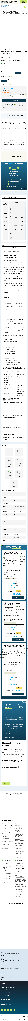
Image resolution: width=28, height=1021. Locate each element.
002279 (5, 221)
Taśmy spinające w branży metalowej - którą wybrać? (7, 868)
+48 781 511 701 (14, 175)
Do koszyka (14, 100)
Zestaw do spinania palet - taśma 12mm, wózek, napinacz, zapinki (14, 646)
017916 (5, 217)
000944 (5, 238)
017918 (5, 229)
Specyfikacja (16, 251)
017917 (5, 233)
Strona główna (4, 11)
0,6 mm (3, 80)
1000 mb (4, 73)
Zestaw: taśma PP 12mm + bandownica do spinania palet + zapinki (13, 553)
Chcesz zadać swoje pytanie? (9, 771)
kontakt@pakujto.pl (14, 173)
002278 (5, 213)
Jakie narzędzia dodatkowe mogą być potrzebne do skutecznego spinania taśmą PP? (13, 751)
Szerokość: (3, 65)
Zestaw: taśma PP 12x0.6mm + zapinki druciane (13, 604)
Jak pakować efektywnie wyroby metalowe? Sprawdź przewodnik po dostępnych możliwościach (19, 839)
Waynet (25, 1019)
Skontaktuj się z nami (14, 140)
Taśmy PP (16, 12)
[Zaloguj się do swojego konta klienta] (20, 6)
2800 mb (18, 73)
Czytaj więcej (5, 848)
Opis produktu (7, 251)
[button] (18, 6)
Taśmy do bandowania (8, 12)
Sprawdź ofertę (23, 2)
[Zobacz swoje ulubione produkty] (22, 6)
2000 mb (11, 73)
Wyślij (5, 783)
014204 (5, 208)
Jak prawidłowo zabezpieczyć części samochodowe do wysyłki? (7, 833)
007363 (5, 225)
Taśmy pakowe (13, 11)
